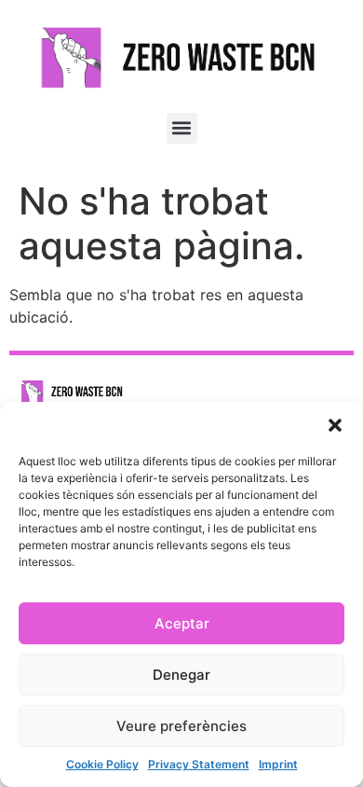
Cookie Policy (102, 764)
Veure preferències (181, 726)
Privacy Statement (198, 764)
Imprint (278, 764)
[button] (335, 425)
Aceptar (182, 623)
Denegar (181, 674)
